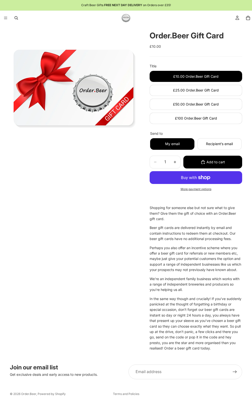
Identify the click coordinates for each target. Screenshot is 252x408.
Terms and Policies (126, 394)
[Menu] (5, 18)
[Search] (16, 18)
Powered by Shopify (52, 394)
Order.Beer (28, 394)
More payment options (196, 189)
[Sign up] (235, 372)
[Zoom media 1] (74, 89)
